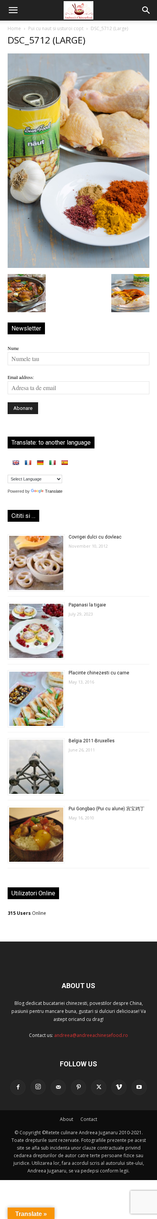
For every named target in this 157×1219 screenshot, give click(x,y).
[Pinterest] (78, 1087)
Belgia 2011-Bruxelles (92, 740)
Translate (53, 491)
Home (14, 28)
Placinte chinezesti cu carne (99, 673)
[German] (40, 463)
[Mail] (58, 1087)
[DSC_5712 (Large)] (78, 266)
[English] (15, 463)
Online (27, 913)
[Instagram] (38, 1087)
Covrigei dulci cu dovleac (95, 537)
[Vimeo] (119, 1087)
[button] (13, 10)
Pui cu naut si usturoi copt (55, 28)
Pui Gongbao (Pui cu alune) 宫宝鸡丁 (106, 808)
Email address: (21, 377)
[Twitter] (98, 1087)
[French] (27, 463)
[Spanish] (64, 463)
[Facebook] (18, 1087)
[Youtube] (139, 1087)
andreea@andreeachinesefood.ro (91, 1035)
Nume (13, 348)
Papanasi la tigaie (87, 605)
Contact (88, 1119)
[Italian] (52, 463)
